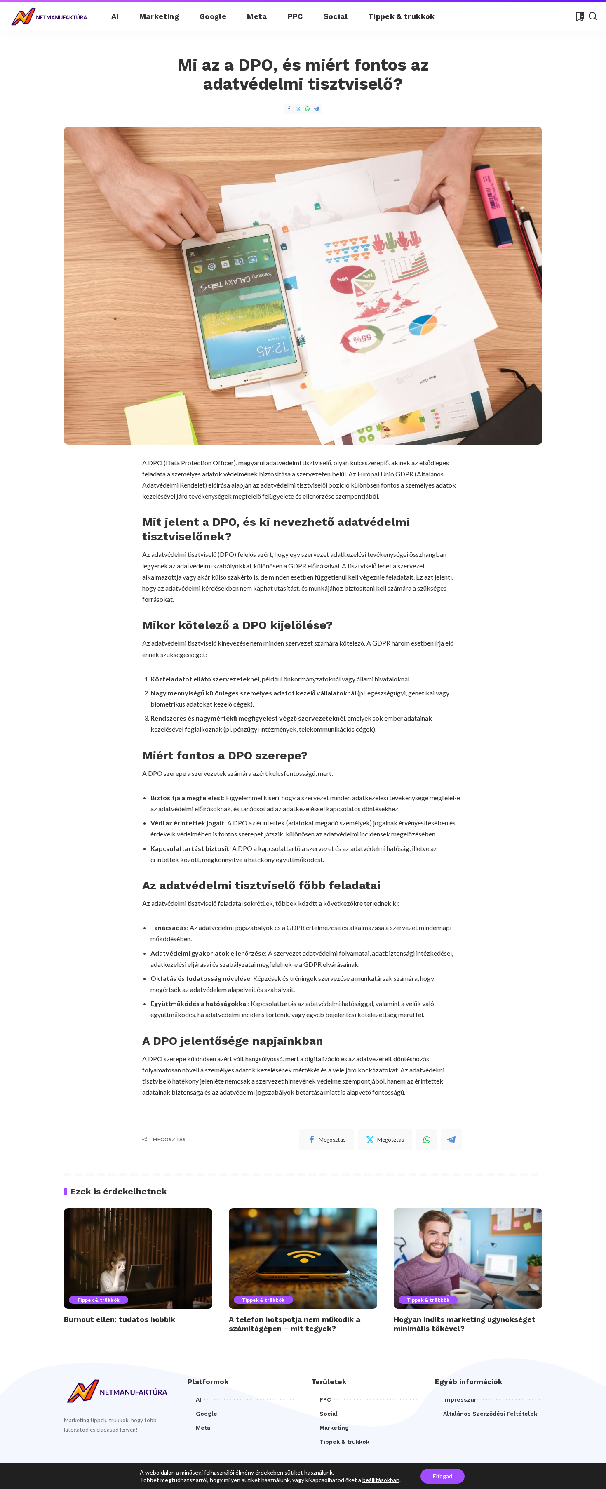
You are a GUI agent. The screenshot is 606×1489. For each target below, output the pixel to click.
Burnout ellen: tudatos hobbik (119, 1319)
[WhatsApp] (307, 109)
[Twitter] (298, 109)
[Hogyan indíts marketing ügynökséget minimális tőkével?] (468, 1258)
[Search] (593, 16)
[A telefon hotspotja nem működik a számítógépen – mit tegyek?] (303, 1258)
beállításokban (380, 1479)
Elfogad (442, 1476)
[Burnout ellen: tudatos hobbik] (138, 1258)
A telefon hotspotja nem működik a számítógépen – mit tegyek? (294, 1324)
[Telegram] (316, 109)
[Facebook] (289, 109)
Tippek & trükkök (98, 1300)
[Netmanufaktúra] (49, 17)
